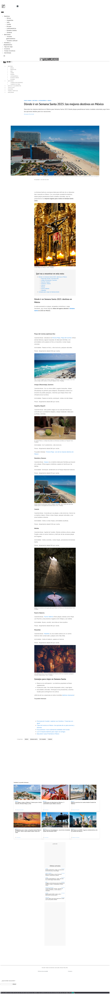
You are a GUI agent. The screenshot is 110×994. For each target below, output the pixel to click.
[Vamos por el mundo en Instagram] (6, 62)
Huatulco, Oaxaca (46, 283)
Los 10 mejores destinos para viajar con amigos (51, 731)
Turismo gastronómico (10, 37)
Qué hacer (7, 34)
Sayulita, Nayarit (45, 282)
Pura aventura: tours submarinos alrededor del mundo (53, 729)
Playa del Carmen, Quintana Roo (50, 278)
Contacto (70, 971)
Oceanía (9, 32)
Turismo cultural (12, 40)
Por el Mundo (27, 100)
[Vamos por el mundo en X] (7, 62)
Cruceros (7, 48)
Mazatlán (43, 290)
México (49, 100)
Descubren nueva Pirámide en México (48, 734)
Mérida (43, 287)
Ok (72, 992)
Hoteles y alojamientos (8, 43)
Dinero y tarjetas (48, 873)
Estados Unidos (12, 30)
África (9, 18)
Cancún (43, 285)
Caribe (9, 24)
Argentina (10, 20)
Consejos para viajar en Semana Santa (49, 292)
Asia (8, 22)
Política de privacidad (43, 971)
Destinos (7, 16)
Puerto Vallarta (45, 288)
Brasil (46, 882)
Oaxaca (46, 462)
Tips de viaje (8, 46)
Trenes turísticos (9, 51)
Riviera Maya (56, 337)
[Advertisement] (55, 120)
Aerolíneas (7, 53)
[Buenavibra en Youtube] (9, 62)
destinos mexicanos (68, 695)
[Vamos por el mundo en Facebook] (4, 62)
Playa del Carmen (66, 337)
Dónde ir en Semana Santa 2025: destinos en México (53, 277)
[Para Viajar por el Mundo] (49, 59)
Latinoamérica (11, 28)
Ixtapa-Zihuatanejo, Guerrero (49, 280)
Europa (9, 26)
